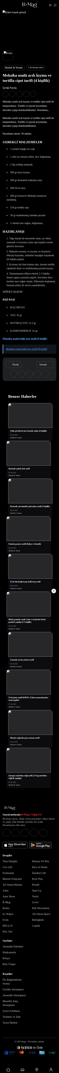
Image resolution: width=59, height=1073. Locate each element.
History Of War (40, 861)
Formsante (8, 873)
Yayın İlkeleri (10, 1022)
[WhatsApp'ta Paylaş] (19, 94)
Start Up (36, 890)
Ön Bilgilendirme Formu (12, 981)
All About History (12, 884)
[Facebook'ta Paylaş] (6, 94)
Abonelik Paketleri (13, 946)
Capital (36, 925)
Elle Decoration (40, 908)
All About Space (41, 914)
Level (35, 902)
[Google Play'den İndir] (40, 845)
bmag (23, 1041)
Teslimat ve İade (11, 1016)
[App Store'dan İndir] (15, 845)
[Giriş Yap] (51, 1070)
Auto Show (9, 896)
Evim (6, 919)
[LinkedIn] (34, 833)
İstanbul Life (39, 873)
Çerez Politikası (11, 1011)
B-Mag (6, 902)
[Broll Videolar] (36, 1070)
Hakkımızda (9, 952)
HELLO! (8, 925)
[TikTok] (43, 833)
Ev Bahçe (8, 914)
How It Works (40, 867)
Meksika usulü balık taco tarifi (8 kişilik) (25, 338)
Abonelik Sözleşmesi (14, 995)
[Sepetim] (50, 5)
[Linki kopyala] (33, 94)
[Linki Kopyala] (45, 374)
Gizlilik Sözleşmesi (13, 989)
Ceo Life (7, 867)
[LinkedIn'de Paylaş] (26, 94)
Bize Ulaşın (9, 964)
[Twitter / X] (25, 833)
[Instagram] (6, 833)
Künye (6, 958)
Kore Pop (37, 878)
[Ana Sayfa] (10, 808)
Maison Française (12, 878)
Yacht (35, 896)
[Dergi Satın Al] (22, 1070)
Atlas (5, 890)
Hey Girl (7, 931)
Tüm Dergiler (10, 861)
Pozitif (35, 884)
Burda (6, 908)
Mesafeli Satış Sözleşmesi (10, 1003)
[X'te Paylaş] (12, 94)
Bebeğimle (38, 919)
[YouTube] (16, 833)
